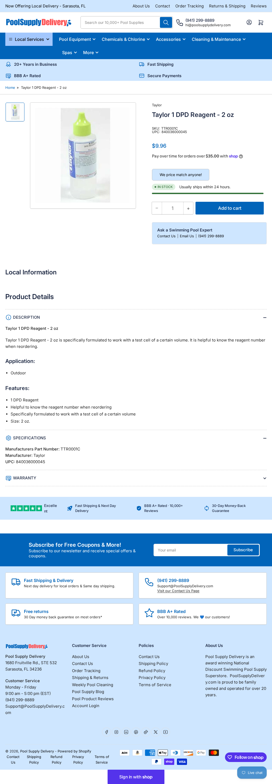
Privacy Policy (152, 677)
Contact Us (167, 236)
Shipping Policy (153, 663)
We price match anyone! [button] (181, 174)
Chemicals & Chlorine (123, 39)
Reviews (259, 5)
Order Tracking (189, 5)
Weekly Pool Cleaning (92, 684)
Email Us (187, 236)
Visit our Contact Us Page (178, 591)
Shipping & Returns (90, 677)
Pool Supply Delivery (37, 751)
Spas (67, 52)
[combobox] (126, 22)
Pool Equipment (75, 39)
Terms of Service (155, 684)
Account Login (85, 705)
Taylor (157, 105)
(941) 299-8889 (211, 236)
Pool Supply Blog (88, 691)
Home (10, 87)
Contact (162, 5)
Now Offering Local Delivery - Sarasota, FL (45, 5)
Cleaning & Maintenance (216, 39)
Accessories (168, 39)
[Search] (166, 22)
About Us (141, 5)
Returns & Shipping (227, 5)
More (88, 52)
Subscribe (243, 549)
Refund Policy (152, 670)
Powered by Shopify (74, 751)
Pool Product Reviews (93, 698)
